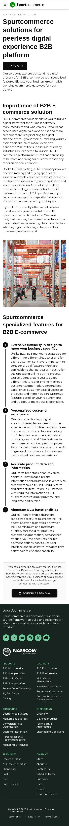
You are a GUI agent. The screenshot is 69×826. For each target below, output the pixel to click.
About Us (42, 764)
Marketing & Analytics (15, 744)
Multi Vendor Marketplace (44, 680)
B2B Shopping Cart (14, 683)
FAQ (5, 774)
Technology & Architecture (44, 725)
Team (40, 784)
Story (40, 759)
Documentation (12, 759)
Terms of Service (52, 816)
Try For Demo (11, 693)
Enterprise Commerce (50, 691)
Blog (5, 779)
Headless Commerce (49, 686)
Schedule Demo (46, 774)
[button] (5, 4)
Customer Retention (15, 731)
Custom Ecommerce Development (49, 698)
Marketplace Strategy (15, 718)
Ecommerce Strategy (15, 713)
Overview (42, 713)
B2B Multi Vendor (13, 678)
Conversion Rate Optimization (12, 725)
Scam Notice (15, 816)
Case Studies (10, 784)
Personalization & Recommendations (14, 738)
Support (41, 789)
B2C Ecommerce (47, 668)
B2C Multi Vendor (13, 668)
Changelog (9, 769)
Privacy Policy (33, 816)
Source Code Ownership (17, 688)
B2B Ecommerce (47, 673)
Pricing (7, 698)
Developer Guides (47, 718)
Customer (42, 779)
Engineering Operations (50, 731)
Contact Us (43, 769)
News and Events (47, 794)
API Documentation (14, 764)
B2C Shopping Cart (14, 673)
